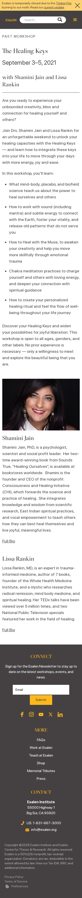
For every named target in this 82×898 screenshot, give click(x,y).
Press (41, 778)
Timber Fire (64, 3)
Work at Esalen (41, 747)
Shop (41, 763)
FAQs (41, 740)
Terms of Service (16, 881)
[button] (75, 20)
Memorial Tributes (41, 771)
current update (54, 7)
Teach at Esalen (41, 755)
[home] (9, 20)
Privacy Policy (14, 877)
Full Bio (8, 541)
